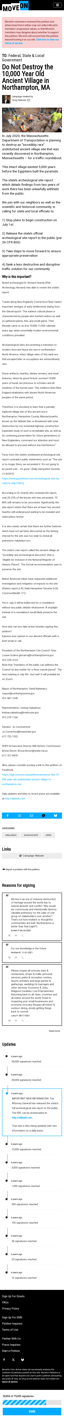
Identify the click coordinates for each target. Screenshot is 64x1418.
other (49, 835)
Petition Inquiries (12, 1323)
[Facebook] (4, 1360)
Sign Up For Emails (13, 1296)
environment (31, 835)
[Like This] (9, 936)
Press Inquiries (11, 1344)
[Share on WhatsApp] (20, 816)
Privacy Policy (10, 1308)
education (11, 835)
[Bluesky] (22, 1360)
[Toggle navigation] (57, 5)
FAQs (5, 1302)
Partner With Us (11, 1338)
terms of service (10, 1382)
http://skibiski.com (15, 798)
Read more (54, 1031)
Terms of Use (10, 1329)
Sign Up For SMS (12, 1317)
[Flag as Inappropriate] (16, 936)
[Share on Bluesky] (56, 816)
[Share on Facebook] (8, 816)
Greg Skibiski (19, 100)
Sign (32, 1411)
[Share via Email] (32, 816)
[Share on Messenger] (44, 816)
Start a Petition (11, 1351)
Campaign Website (33, 855)
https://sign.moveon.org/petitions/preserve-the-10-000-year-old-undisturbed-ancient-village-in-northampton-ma (31, 779)
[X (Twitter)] (13, 1360)
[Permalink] (22, 935)
